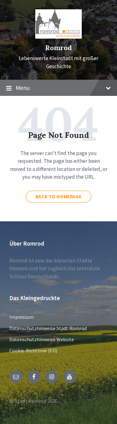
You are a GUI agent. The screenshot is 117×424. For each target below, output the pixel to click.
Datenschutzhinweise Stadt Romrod (48, 328)
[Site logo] (58, 36)
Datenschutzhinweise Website (41, 339)
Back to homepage (59, 197)
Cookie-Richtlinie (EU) (33, 350)
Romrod (58, 48)
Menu (23, 88)
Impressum (21, 317)
